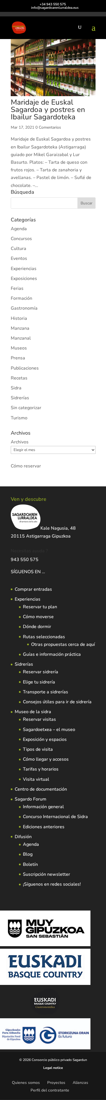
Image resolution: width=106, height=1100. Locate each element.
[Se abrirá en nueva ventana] (45, 572)
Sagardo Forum (30, 799)
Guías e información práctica (52, 654)
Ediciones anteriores (43, 827)
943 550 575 (24, 560)
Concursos (21, 239)
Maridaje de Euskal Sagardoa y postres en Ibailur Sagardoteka (48, 109)
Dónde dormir (37, 627)
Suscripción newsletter (46, 874)
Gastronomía (24, 308)
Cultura (18, 248)
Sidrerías (20, 398)
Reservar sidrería (40, 672)
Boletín (30, 864)
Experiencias (23, 269)
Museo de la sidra (33, 712)
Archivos (20, 442)
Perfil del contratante (50, 1090)
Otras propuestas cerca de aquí (63, 644)
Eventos (19, 258)
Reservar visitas (39, 719)
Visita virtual (36, 779)
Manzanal (21, 338)
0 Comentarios (48, 127)
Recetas (19, 378)
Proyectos (56, 1082)
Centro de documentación (41, 789)
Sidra (16, 388)
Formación (21, 298)
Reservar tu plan (40, 607)
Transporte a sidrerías (45, 692)
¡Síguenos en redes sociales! (52, 884)
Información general (43, 807)
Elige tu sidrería (39, 682)
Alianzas (80, 1082)
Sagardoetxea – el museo (49, 729)
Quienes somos (26, 1082)
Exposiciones (24, 278)
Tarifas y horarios (41, 769)
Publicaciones (25, 368)
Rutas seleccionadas (44, 637)
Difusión (23, 837)
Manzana (20, 328)
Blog (28, 854)
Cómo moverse (38, 617)
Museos (19, 348)
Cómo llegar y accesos (46, 759)
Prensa (18, 358)
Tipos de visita (38, 749)
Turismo (19, 418)
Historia (19, 318)
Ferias (17, 288)
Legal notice (53, 1068)
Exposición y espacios (45, 739)
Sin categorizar (26, 408)
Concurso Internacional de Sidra (55, 817)
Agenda (19, 229)
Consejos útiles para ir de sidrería (57, 702)
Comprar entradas (33, 589)
